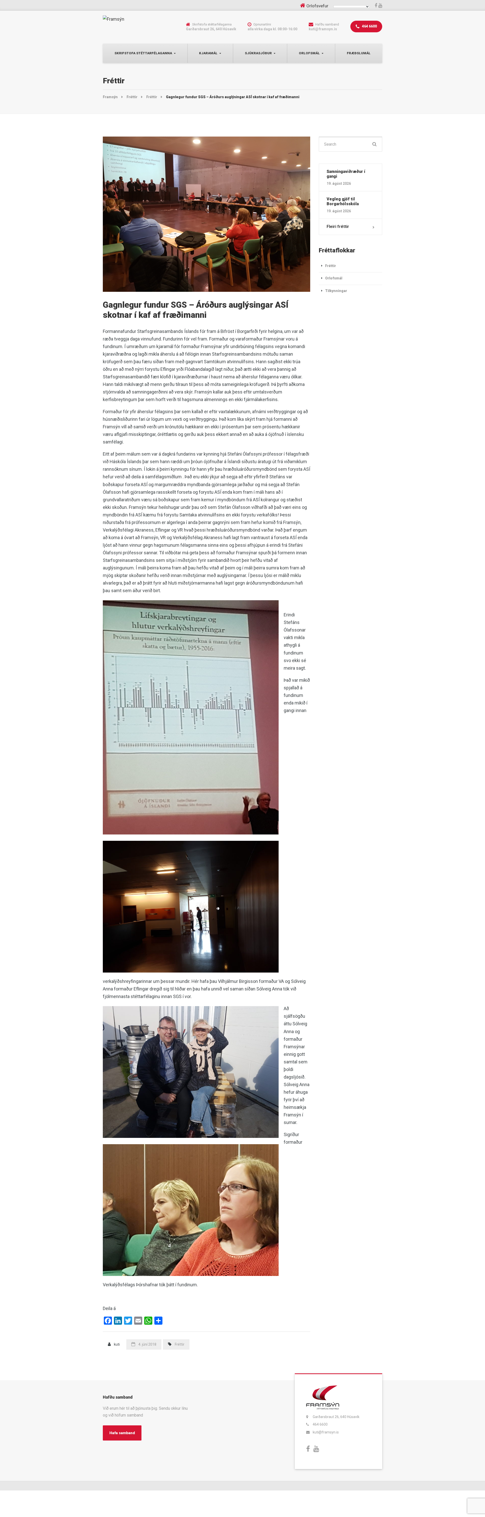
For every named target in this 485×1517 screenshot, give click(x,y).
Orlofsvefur (317, 5)
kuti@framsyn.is (326, 1432)
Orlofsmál (309, 53)
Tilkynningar (336, 291)
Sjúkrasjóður (258, 53)
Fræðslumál (359, 53)
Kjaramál (208, 53)
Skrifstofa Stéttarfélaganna (143, 53)
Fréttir (179, 1344)
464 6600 (369, 26)
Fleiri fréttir (338, 226)
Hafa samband (122, 1433)
